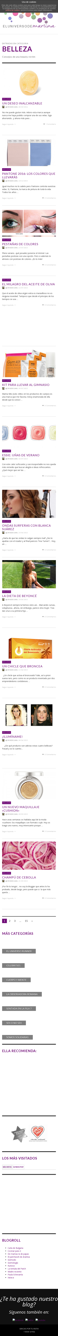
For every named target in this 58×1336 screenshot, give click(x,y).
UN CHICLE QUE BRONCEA (22, 666)
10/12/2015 (23, 181)
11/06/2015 (23, 670)
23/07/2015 (23, 248)
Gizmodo (12, 1259)
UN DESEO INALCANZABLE (22, 103)
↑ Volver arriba (29, 1332)
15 (26, 920)
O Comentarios (50, 198)
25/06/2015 (23, 533)
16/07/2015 (23, 288)
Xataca (11, 1277)
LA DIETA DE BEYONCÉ (19, 596)
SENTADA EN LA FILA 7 (19, 1008)
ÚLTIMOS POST (18, 1167)
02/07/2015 (23, 459)
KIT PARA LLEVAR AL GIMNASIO (26, 384)
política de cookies (13, 10)
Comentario (51, 124)
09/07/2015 (23, 388)
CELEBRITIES (13, 965)
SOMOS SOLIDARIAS (17, 1037)
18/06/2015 (23, 599)
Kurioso (11, 1265)
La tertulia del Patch (17, 1268)
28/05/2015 (23, 814)
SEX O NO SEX (14, 1023)
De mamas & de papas (18, 1254)
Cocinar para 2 (14, 1251)
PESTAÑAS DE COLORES (20, 244)
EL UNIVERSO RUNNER (19, 951)
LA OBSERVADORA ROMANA (22, 994)
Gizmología (13, 1262)
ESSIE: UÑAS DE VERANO (21, 455)
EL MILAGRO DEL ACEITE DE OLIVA (28, 284)
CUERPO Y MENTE (16, 979)
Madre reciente (15, 1271)
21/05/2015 (23, 881)
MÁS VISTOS (7, 1167)
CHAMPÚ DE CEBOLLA (19, 877)
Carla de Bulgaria (15, 1248)
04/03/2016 (23, 107)
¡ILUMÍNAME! (12, 736)
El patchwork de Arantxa (19, 1256)
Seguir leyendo (8, 124)
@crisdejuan (11, 107)
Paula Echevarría (15, 1274)
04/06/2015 (23, 740)
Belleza (6, 99)
